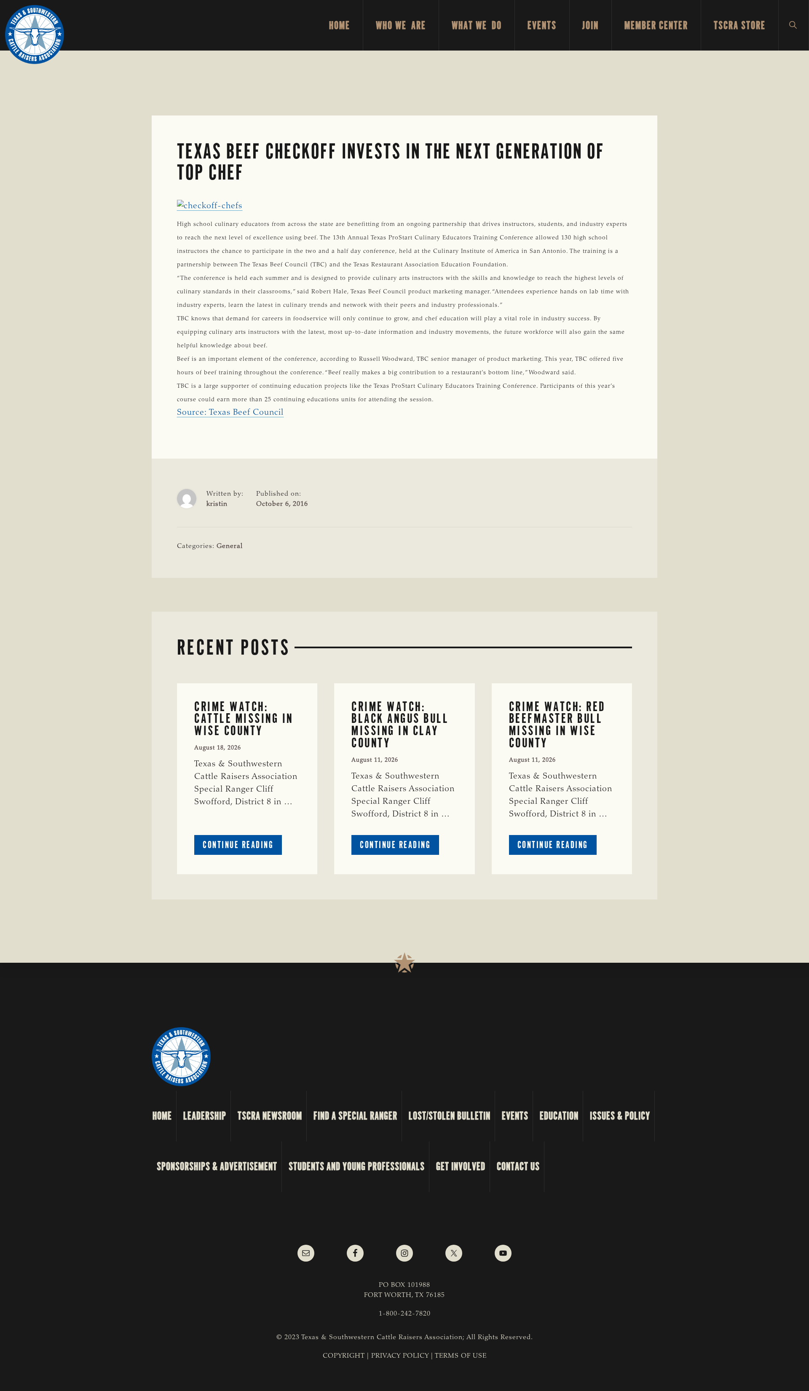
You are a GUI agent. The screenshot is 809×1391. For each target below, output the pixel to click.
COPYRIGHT (344, 1356)
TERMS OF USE (461, 1356)
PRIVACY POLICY (400, 1356)
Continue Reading (242, 846)
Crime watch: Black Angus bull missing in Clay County (400, 725)
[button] (794, 25)
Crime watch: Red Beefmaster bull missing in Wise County (557, 725)
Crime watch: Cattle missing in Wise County (243, 719)
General (230, 546)
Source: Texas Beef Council (230, 412)
